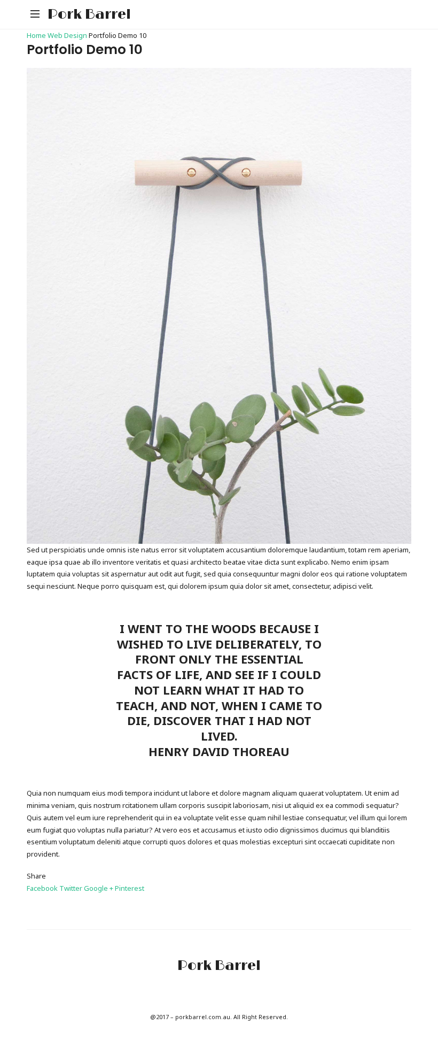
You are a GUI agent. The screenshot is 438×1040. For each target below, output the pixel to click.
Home (37, 35)
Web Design (67, 35)
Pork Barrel (89, 14)
